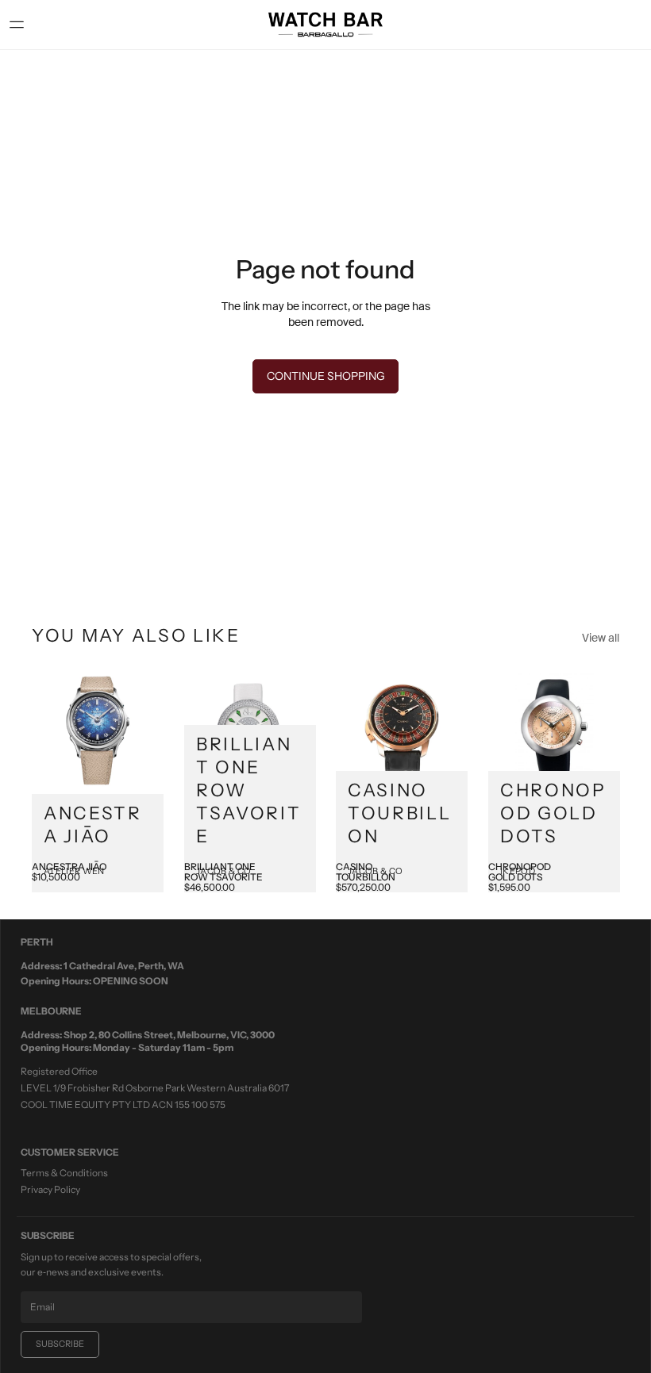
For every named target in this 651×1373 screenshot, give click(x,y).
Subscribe (60, 1343)
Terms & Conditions (64, 1173)
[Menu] (23, 24)
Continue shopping (326, 376)
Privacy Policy (50, 1189)
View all (600, 638)
